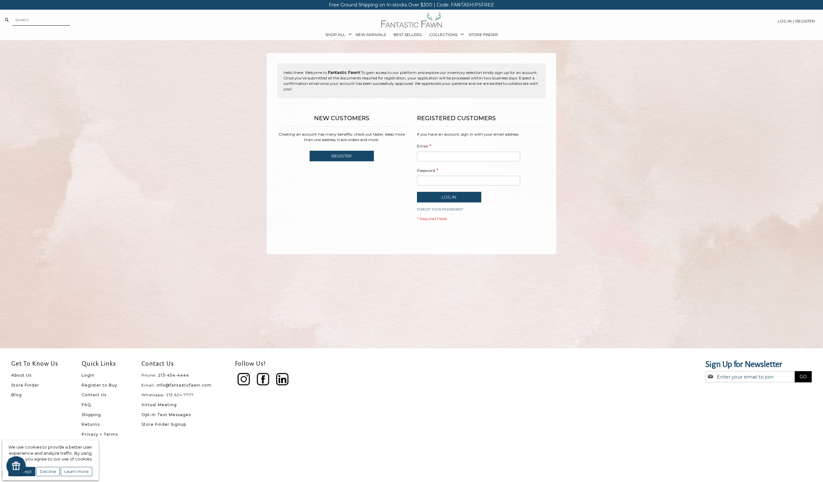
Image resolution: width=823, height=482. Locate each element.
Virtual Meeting (159, 404)
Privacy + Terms (100, 434)
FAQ (86, 404)
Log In (784, 21)
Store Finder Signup (163, 424)
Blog (16, 394)
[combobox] (41, 20)
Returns (91, 424)
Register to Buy (99, 385)
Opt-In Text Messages (166, 414)
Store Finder (25, 385)
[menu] (411, 35)
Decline (48, 471)
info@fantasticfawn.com (184, 385)
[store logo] (411, 20)
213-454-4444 (173, 375)
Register (805, 21)
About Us (21, 375)
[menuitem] (336, 35)
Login (88, 375)
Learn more (76, 471)
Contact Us (94, 394)
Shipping (91, 414)
